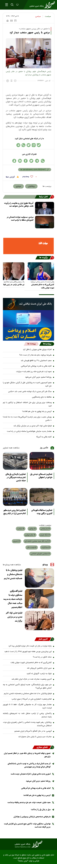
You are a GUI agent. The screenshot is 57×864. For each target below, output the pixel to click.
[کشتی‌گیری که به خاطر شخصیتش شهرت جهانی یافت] (40, 271)
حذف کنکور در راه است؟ (42, 657)
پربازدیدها (47, 344)
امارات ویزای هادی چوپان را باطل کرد (37, 349)
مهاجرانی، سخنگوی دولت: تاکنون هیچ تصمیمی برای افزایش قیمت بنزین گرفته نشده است (27, 825)
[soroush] (14, 161)
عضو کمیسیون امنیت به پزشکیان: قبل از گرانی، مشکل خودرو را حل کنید (27, 384)
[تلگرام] (18, 145)
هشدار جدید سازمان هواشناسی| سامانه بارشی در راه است (29, 431)
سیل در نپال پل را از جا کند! (41, 809)
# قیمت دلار (31, 547)
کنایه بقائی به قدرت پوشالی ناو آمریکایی (36, 366)
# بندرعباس (45, 528)
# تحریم (16, 541)
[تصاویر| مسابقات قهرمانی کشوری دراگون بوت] (42, 497)
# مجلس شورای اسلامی (40, 553)
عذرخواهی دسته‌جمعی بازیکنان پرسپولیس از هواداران (32, 816)
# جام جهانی (30, 535)
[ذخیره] (15, 21)
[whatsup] (43, 161)
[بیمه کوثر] (28, 334)
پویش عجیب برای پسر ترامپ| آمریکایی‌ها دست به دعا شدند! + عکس (27, 418)
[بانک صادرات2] (28, 318)
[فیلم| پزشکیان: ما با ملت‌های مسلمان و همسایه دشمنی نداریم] (39, 578)
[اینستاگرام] (33, 145)
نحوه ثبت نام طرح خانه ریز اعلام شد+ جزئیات (34, 371)
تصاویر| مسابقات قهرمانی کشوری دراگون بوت (41, 512)
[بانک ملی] (28, 304)
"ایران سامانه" (23, 861)
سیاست (48, 16)
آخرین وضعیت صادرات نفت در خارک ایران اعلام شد (32, 679)
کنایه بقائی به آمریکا (44, 436)
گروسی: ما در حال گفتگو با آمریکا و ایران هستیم (33, 731)
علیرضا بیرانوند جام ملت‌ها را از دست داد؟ (35, 355)
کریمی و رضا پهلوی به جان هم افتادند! (37, 411)
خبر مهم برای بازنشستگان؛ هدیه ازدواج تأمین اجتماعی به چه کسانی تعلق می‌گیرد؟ (27, 686)
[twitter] (31, 161)
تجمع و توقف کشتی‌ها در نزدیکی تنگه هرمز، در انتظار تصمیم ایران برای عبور (27, 755)
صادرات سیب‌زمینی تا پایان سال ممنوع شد (35, 736)
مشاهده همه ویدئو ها (12, 565)
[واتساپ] (23, 145)
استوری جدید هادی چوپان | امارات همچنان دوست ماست (31, 774)
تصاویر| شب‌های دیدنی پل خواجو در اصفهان (41, 476)
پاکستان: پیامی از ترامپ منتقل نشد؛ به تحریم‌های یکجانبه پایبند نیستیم (27, 715)
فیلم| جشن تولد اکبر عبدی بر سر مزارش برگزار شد (32, 425)
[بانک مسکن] (28, 245)
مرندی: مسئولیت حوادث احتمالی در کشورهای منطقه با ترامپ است (20, 219)
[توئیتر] (28, 145)
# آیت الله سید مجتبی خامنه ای (37, 541)
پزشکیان (31, 186)
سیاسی (38, 16)
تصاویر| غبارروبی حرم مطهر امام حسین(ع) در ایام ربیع (14, 512)
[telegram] (37, 161)
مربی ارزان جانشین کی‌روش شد (39, 668)
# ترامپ (20, 528)
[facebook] (25, 161)
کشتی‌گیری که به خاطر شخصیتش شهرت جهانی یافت (42, 286)
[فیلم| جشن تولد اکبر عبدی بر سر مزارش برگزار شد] (39, 620)
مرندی (18, 186)
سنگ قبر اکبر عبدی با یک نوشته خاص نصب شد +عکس (30, 391)
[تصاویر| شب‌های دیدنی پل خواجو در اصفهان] (42, 461)
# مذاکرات (46, 547)
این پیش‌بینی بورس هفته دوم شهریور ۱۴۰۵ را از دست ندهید (28, 651)
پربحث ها (31, 344)
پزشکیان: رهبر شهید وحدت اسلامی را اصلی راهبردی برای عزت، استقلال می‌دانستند (27, 724)
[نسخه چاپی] (7, 20)
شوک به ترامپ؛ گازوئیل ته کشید (39, 673)
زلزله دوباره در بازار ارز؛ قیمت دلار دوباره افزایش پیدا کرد (30, 646)
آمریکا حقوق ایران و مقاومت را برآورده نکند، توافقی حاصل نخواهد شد (18, 205)
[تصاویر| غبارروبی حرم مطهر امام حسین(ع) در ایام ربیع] (15, 497)
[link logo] (28, 844)
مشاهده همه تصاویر (11, 448)
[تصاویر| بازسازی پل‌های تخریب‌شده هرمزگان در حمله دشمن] (15, 461)
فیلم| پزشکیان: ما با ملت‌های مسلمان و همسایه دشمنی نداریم (13, 574)
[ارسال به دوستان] (11, 20)
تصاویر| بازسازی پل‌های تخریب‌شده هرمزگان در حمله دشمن (15, 477)
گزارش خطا (10, 177)
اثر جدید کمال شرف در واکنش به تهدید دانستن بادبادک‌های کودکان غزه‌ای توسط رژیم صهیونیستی (29, 765)
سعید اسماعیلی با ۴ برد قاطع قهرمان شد (36, 360)
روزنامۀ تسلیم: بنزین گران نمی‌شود (38, 377)
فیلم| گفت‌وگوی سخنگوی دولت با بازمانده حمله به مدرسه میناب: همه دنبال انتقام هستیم (12, 599)
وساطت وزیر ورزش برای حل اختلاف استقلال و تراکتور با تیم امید (27, 404)
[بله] (38, 145)
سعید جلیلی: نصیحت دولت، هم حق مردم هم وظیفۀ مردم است (29, 802)
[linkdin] (20, 161)
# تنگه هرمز (45, 535)
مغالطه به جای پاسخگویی (42, 397)
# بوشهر (32, 528)
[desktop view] (17, 5)
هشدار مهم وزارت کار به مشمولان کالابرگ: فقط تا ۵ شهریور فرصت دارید (27, 706)
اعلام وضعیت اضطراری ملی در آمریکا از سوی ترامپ (32, 699)
